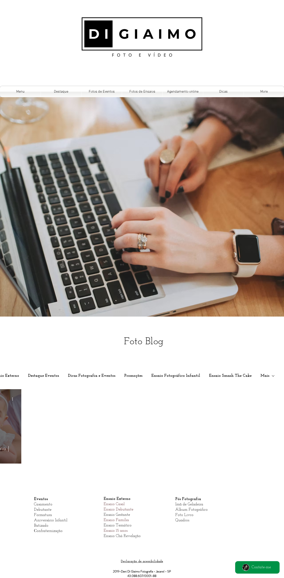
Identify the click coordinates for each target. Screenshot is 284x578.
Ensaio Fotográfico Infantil (175, 376)
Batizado (41, 526)
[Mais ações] (14, 399)
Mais (264, 376)
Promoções (133, 376)
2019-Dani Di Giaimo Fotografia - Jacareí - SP (142, 571)
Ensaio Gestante (117, 515)
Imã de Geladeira (189, 504)
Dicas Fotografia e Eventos (91, 376)
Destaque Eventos (43, 376)
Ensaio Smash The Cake (230, 376)
